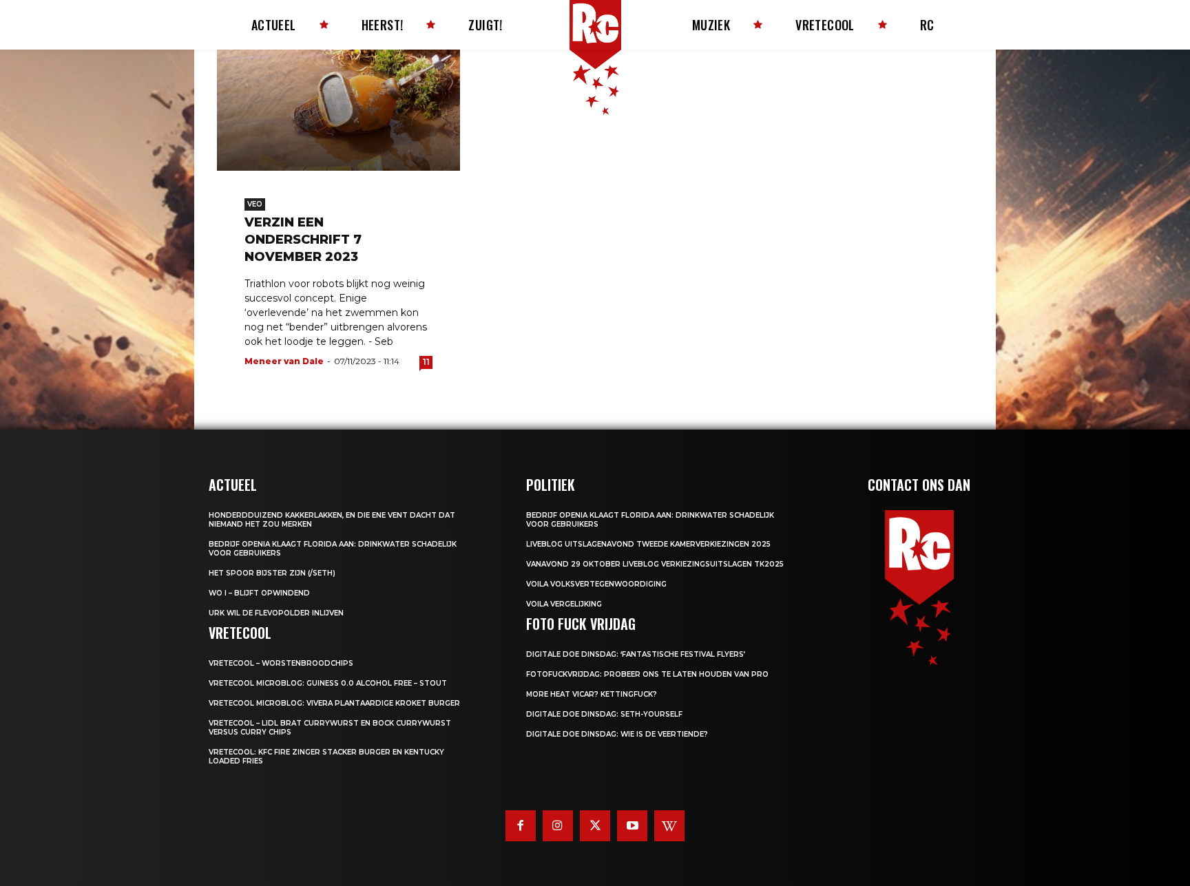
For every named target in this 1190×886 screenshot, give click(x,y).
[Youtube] (632, 825)
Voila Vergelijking (564, 604)
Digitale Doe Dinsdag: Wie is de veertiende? (617, 734)
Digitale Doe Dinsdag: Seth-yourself (604, 714)
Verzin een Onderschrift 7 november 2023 (303, 239)
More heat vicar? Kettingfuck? (591, 694)
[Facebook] (520, 825)
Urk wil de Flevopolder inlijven (276, 613)
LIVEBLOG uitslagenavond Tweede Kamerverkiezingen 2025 (648, 544)
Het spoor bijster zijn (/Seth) (272, 573)
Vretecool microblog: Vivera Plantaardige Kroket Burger (334, 703)
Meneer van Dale (284, 361)
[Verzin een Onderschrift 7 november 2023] (338, 110)
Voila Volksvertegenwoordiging (596, 584)
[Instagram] (558, 825)
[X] (595, 825)
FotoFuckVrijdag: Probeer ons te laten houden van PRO (647, 674)
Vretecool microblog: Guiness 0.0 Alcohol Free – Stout (328, 683)
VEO (254, 204)
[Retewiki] (669, 825)
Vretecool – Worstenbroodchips (281, 663)
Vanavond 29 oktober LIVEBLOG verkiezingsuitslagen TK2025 (655, 564)
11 (426, 362)
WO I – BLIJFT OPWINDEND (259, 593)
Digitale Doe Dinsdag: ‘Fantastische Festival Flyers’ (635, 654)
